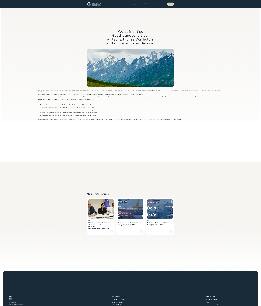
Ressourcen (142, 4)
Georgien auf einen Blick (212, 299)
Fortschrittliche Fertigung (118, 304)
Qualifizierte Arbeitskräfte (212, 304)
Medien (151, 4)
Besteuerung (209, 302)
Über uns (123, 4)
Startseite (116, 4)
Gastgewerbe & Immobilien (119, 299)
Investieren (131, 4)
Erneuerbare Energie (117, 302)
